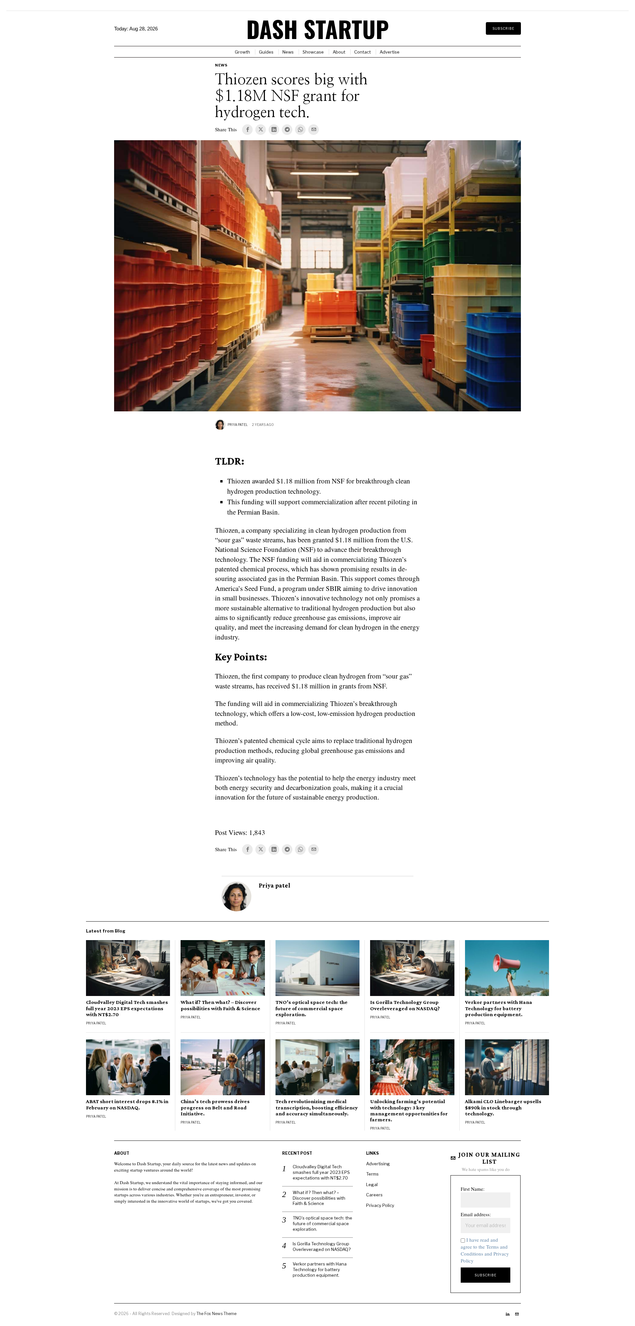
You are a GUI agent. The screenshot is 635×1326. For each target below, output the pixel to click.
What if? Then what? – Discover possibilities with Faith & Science (220, 1005)
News (221, 65)
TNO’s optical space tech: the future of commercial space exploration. (311, 1008)
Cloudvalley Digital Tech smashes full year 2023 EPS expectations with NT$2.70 (127, 1008)
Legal (372, 1184)
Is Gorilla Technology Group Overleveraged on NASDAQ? (405, 1005)
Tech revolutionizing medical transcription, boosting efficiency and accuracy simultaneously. (316, 1107)
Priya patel (238, 425)
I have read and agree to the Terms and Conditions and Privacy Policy (485, 1250)
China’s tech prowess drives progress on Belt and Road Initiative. (215, 1107)
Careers (374, 1194)
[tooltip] (247, 129)
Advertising (378, 1163)
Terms (372, 1174)
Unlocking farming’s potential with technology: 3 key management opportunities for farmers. (409, 1110)
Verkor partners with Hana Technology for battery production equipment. (498, 1008)
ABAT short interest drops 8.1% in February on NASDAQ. (127, 1104)
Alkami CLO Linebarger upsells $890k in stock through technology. (503, 1107)
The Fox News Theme (216, 1313)
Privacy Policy (380, 1205)
